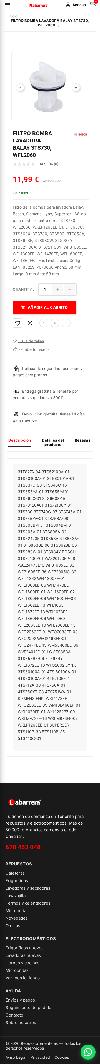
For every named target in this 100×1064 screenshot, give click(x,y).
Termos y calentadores (28, 903)
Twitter (55, 323)
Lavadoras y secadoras (28, 888)
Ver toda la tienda (23, 977)
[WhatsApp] (88, 1052)
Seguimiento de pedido (28, 1007)
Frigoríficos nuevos (25, 947)
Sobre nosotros (21, 1022)
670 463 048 (23, 847)
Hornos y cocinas (22, 962)
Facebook (43, 323)
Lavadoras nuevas (23, 955)
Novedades (17, 918)
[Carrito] (92, 6)
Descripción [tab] (19, 440)
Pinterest (66, 323)
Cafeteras (15, 873)
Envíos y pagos (20, 1000)
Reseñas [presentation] (83, 440)
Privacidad (40, 1057)
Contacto (14, 1015)
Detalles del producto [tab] (53, 442)
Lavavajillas (17, 895)
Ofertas (13, 925)
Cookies (61, 1057)
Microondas (17, 910)
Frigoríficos (17, 880)
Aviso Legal (16, 1057)
